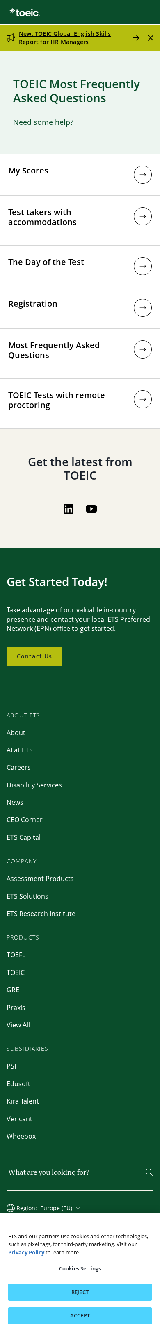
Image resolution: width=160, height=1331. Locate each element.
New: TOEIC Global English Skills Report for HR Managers (65, 38)
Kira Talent (23, 1101)
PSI (11, 1066)
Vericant (19, 1118)
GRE (13, 989)
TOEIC (16, 972)
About (16, 732)
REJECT (80, 1292)
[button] (143, 175)
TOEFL (16, 954)
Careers (19, 767)
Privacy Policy (26, 1252)
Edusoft (18, 1083)
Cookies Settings (80, 1268)
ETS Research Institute (41, 913)
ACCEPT (80, 1315)
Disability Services (34, 785)
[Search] (149, 1172)
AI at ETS (20, 750)
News (15, 802)
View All (18, 1024)
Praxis (16, 1007)
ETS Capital (24, 837)
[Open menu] (147, 12)
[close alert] (150, 38)
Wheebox (21, 1136)
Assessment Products (40, 878)
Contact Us (34, 656)
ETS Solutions (27, 896)
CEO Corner (25, 819)
